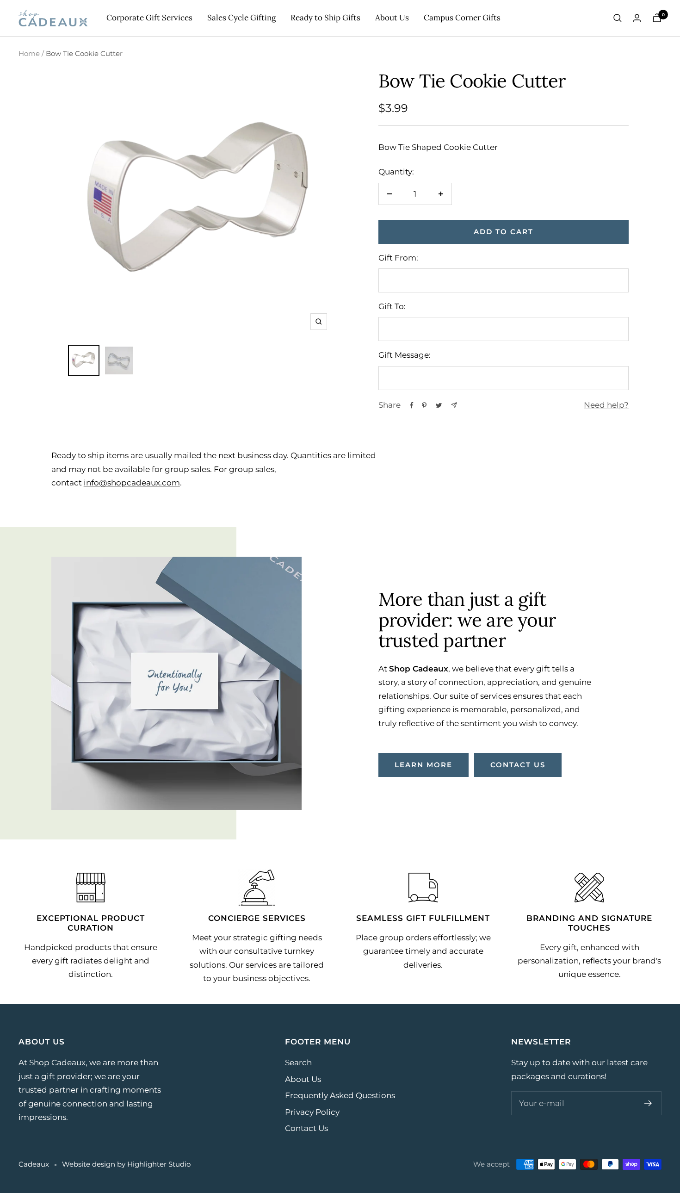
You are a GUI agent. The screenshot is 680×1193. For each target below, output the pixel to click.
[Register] (648, 1103)
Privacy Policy (312, 1112)
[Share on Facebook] (412, 405)
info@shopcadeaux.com (132, 482)
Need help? (606, 405)
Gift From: (398, 257)
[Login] (637, 18)
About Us (392, 17)
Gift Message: (404, 355)
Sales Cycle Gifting (241, 17)
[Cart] (656, 17)
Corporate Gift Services (149, 17)
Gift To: (392, 306)
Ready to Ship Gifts (325, 17)
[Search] (617, 18)
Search (298, 1062)
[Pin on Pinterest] (424, 405)
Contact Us (306, 1128)
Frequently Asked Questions (340, 1095)
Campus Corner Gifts (462, 17)
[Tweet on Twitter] (439, 405)
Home (29, 53)
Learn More (423, 764)
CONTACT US (517, 764)
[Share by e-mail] (454, 405)
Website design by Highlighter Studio (126, 1164)
